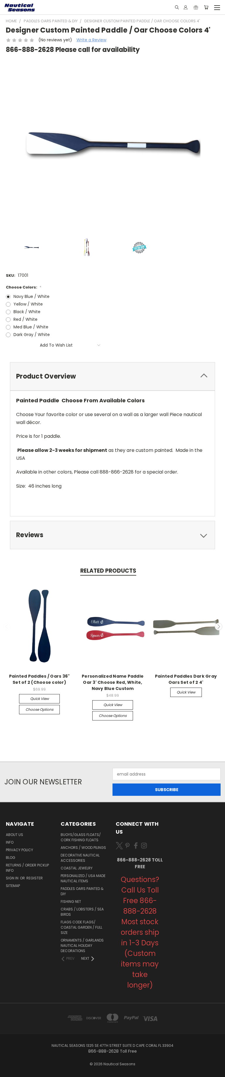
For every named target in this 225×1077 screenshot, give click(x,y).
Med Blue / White (30, 327)
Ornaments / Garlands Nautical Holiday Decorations (82, 945)
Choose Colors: (23, 287)
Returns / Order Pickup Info (27, 868)
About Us (14, 834)
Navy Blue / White (31, 296)
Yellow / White (28, 304)
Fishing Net (71, 901)
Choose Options (39, 709)
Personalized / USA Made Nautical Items (83, 878)
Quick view (39, 698)
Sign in (12, 878)
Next (218, 626)
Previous (7, 626)
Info (9, 842)
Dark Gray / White (31, 334)
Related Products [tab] (108, 571)
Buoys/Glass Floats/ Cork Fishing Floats (81, 837)
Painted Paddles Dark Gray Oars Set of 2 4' (186, 679)
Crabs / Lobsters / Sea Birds (82, 912)
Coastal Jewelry (77, 868)
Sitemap (13, 885)
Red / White (25, 319)
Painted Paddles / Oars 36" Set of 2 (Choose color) (39, 679)
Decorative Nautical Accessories (80, 858)
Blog (10, 857)
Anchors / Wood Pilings (83, 847)
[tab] (112, 376)
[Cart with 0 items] (206, 7)
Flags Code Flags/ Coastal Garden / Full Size (81, 927)
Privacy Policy (19, 849)
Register (34, 878)
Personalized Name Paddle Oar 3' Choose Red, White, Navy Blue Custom (113, 682)
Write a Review (91, 40)
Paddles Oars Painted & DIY (82, 891)
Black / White (26, 312)
